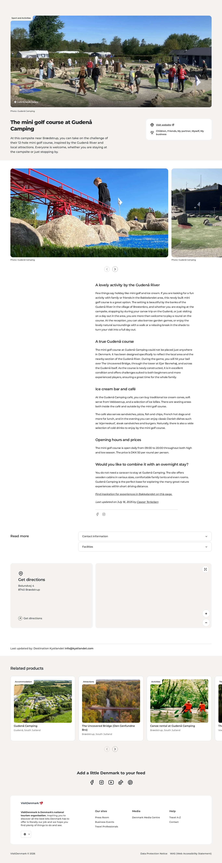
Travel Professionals (106, 826)
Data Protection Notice (153, 853)
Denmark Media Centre (146, 817)
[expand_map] (205, 569)
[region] (153, 595)
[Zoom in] (206, 613)
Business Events (104, 822)
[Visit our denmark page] (92, 782)
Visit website (163, 124)
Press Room (102, 817)
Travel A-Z (175, 817)
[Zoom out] (206, 623)
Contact (174, 822)
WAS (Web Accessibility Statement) (191, 853)
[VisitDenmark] (32, 803)
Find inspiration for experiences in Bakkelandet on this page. (133, 494)
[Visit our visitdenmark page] (111, 782)
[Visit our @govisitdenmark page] (121, 782)
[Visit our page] (101, 782)
